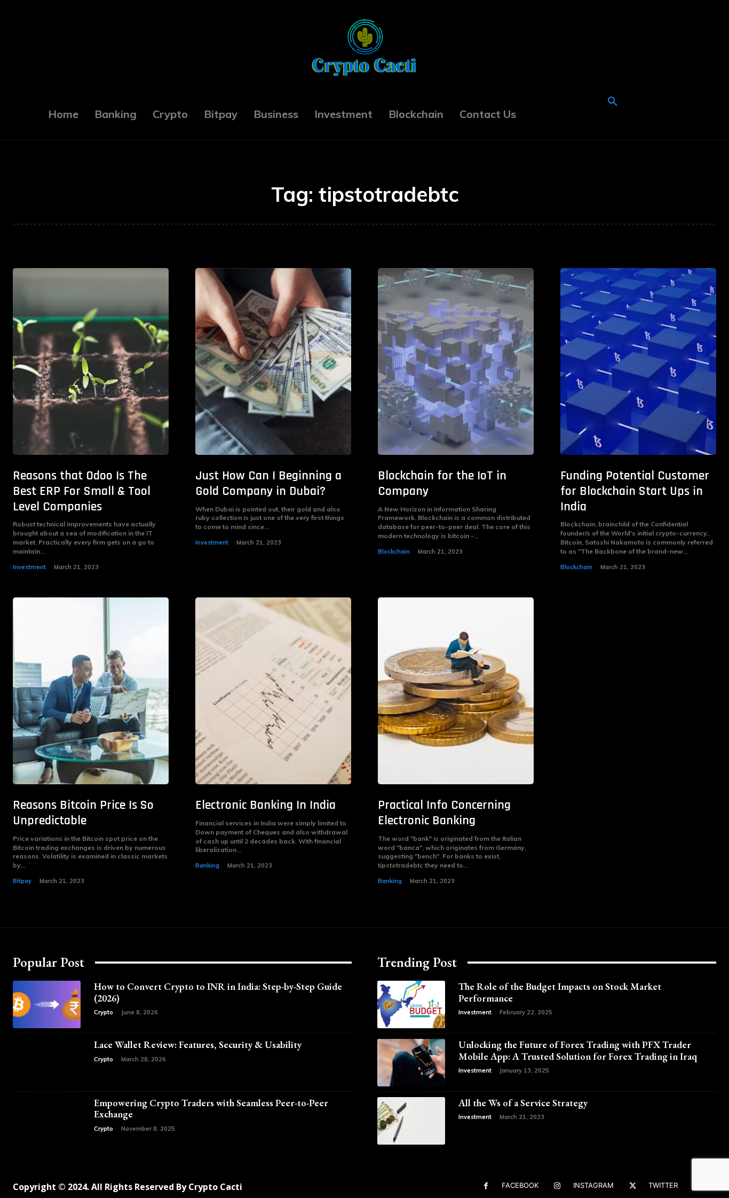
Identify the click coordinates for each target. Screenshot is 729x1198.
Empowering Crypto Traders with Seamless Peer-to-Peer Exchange (211, 1109)
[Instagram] (557, 1186)
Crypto (103, 1012)
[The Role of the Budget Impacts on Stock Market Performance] (411, 1004)
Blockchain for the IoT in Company (442, 483)
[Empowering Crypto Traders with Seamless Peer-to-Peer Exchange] (47, 1121)
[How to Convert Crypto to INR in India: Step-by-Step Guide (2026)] (47, 1004)
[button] (612, 102)
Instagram (593, 1185)
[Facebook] (486, 1186)
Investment (29, 567)
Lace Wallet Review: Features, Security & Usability (198, 1044)
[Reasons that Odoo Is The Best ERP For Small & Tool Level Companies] (91, 361)
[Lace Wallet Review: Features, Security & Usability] (47, 1062)
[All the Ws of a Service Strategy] (411, 1121)
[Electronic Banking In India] (273, 690)
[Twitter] (632, 1186)
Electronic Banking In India (265, 805)
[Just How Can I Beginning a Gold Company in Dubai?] (273, 361)
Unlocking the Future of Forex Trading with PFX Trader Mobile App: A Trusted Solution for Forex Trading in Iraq (577, 1050)
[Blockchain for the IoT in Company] (456, 361)
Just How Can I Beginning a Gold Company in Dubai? (268, 483)
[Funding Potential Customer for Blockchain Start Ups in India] (638, 361)
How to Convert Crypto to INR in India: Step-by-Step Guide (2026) (218, 992)
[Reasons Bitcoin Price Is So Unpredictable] (91, 690)
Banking (207, 865)
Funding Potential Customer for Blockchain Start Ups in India (634, 491)
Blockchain (394, 551)
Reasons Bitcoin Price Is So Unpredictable (83, 813)
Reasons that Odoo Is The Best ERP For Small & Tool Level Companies (81, 491)
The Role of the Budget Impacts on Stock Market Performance (559, 992)
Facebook (520, 1185)
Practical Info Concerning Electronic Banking (444, 813)
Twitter (663, 1185)
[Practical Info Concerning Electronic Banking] (456, 690)
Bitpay (22, 881)
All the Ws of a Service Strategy (523, 1103)
